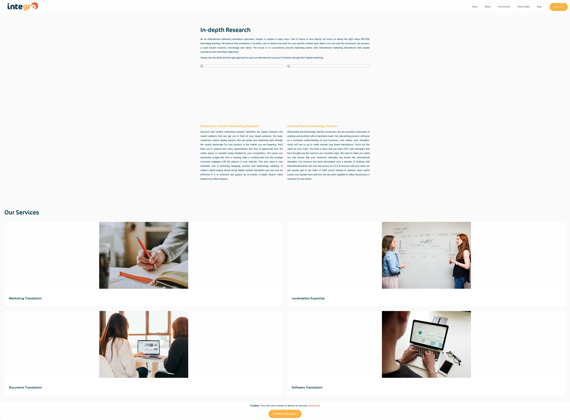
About (488, 6)
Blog (539, 6)
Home (475, 6)
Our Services (504, 6)
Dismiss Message (285, 414)
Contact (559, 7)
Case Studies (523, 6)
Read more (314, 405)
